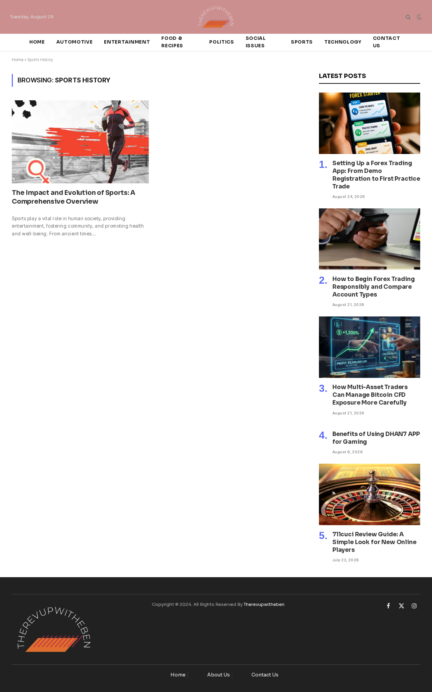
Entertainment (127, 42)
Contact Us (386, 42)
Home (37, 42)
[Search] (408, 17)
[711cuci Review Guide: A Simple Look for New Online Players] (369, 494)
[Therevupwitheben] (216, 17)
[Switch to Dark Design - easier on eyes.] (418, 17)
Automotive (74, 42)
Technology (342, 42)
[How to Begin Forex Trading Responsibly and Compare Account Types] (369, 239)
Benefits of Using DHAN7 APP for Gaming (376, 438)
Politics (221, 42)
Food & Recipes (172, 42)
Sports (302, 42)
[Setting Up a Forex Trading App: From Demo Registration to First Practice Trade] (369, 123)
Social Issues (256, 42)
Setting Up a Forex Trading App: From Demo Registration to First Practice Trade (376, 175)
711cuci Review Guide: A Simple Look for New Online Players (374, 542)
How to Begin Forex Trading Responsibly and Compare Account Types (373, 287)
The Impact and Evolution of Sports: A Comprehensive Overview (73, 197)
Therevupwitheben (264, 604)
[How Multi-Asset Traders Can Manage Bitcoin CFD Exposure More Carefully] (369, 347)
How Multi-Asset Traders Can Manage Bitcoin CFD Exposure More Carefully (370, 395)
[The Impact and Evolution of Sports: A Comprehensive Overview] (80, 141)
